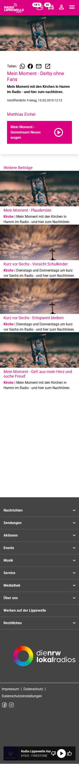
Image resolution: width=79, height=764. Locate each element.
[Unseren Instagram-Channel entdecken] (11, 705)
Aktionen (11, 535)
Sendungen (13, 523)
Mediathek (12, 585)
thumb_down (53, 753)
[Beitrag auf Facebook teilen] (30, 66)
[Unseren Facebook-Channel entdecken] (4, 705)
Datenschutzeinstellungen (22, 696)
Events (9, 548)
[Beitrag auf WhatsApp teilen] (22, 66)
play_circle (61, 753)
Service (9, 573)
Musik (8, 560)
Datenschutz (33, 689)
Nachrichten (13, 510)
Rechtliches (13, 623)
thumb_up (69, 753)
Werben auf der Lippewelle (25, 610)
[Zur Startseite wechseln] (14, 8)
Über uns (11, 598)
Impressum (10, 689)
